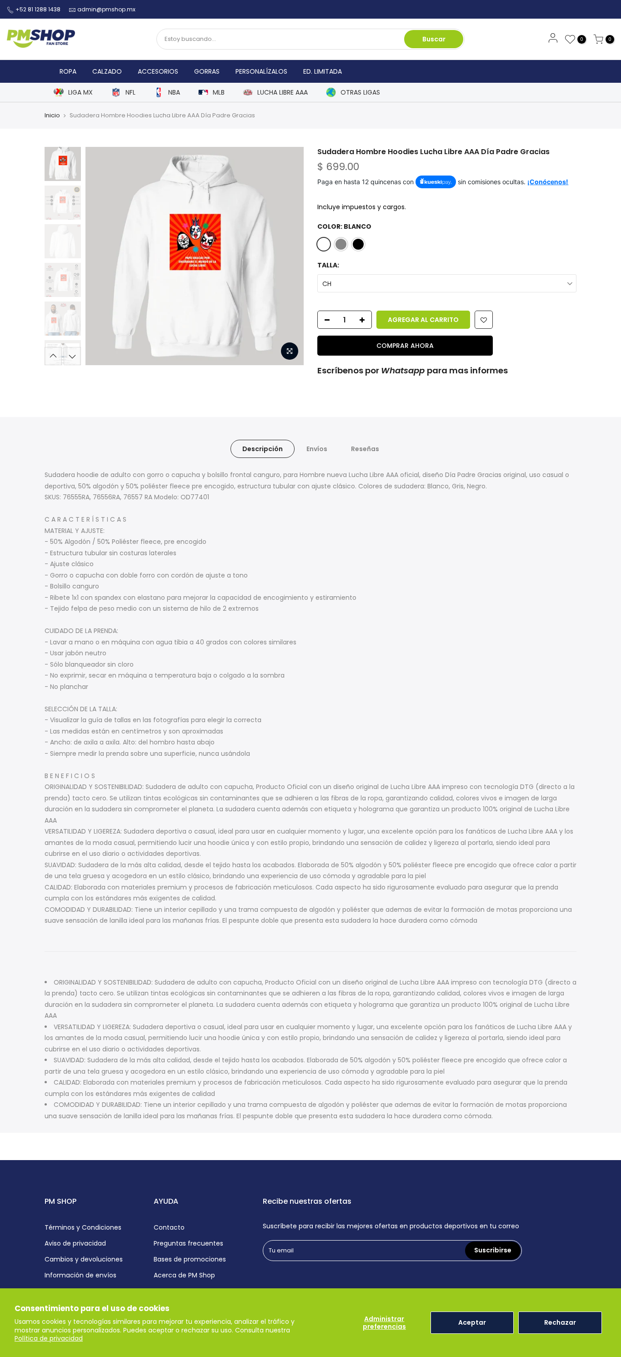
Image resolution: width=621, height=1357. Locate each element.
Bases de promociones (190, 1259)
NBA (174, 92)
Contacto (169, 1227)
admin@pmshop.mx (106, 9)
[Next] (287, 256)
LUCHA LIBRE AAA (282, 92)
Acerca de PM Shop (184, 1275)
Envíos (316, 448)
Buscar (434, 39)
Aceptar (472, 1322)
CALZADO (107, 71)
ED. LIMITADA (322, 71)
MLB (219, 92)
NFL (130, 92)
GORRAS (207, 71)
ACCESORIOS (158, 71)
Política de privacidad (49, 1338)
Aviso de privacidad (75, 1243)
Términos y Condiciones (83, 1227)
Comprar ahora (405, 345)
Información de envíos (80, 1275)
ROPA (68, 71)
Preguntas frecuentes (188, 1243)
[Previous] (101, 256)
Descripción (262, 448)
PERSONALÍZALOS (261, 71)
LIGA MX (80, 92)
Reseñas (365, 448)
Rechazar (560, 1322)
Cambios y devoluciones (84, 1259)
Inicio (52, 115)
